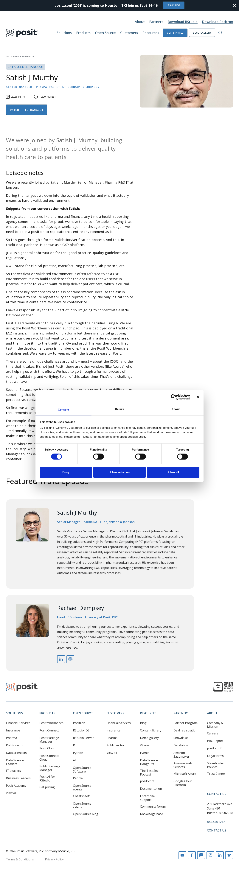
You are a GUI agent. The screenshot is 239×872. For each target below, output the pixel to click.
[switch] (98, 457)
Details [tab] (119, 409)
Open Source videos (82, 805)
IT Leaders (13, 771)
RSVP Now (174, 5)
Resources (150, 32)
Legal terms (215, 756)
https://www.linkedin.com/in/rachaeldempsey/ (61, 659)
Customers (129, 32)
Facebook (192, 855)
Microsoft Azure (184, 774)
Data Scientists (16, 753)
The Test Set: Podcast (149, 772)
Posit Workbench (51, 723)
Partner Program (185, 723)
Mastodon (201, 855)
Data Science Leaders (15, 762)
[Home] (22, 32)
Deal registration (185, 730)
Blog (143, 723)
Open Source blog (85, 814)
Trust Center (216, 774)
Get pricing (47, 787)
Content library (150, 730)
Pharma (11, 738)
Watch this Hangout (26, 110)
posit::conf (147, 781)
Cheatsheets (82, 796)
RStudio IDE (81, 730)
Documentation (151, 788)
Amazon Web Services (182, 765)
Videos (144, 745)
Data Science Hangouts (20, 56)
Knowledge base (151, 814)
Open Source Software (82, 769)
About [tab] (175, 409)
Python (78, 753)
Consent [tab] (63, 409)
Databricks (181, 745)
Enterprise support (147, 798)
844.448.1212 (216, 822)
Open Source (105, 32)
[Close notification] (234, 5)
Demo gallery (202, 32)
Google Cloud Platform (182, 783)
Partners (156, 21)
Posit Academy (16, 785)
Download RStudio (183, 21)
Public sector (15, 745)
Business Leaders (18, 778)
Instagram (210, 855)
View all (11, 793)
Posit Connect (49, 730)
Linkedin (220, 855)
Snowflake (180, 738)
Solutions (64, 32)
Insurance (13, 730)
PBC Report (215, 741)
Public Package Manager (49, 768)
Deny (65, 472)
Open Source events (82, 787)
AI (74, 760)
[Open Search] (220, 32)
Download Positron (217, 21)
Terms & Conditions (20, 859)
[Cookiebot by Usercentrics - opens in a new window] (173, 397)
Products (83, 32)
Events (144, 753)
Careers (212, 733)
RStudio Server (83, 738)
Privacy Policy (54, 859)
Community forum (153, 806)
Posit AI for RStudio (47, 778)
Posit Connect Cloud (49, 757)
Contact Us (216, 794)
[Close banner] (198, 397)
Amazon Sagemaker (181, 754)
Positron (79, 723)
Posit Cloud (47, 748)
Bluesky (229, 855)
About (140, 21)
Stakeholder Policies (215, 765)
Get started (175, 32)
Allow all (173, 472)
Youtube (182, 855)
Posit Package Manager (49, 739)
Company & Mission (215, 724)
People (78, 778)
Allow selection (119, 472)
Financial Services (18, 723)
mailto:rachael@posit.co (70, 659)
